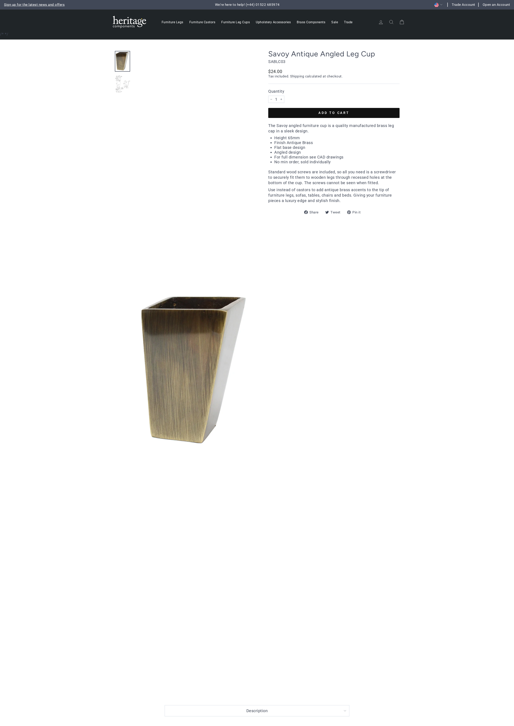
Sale (334, 22)
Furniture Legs (172, 22)
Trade (348, 22)
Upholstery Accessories (273, 22)
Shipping (297, 76)
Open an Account (496, 5)
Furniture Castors (202, 22)
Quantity (276, 91)
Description (257, 710)
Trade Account (463, 5)
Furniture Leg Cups (235, 22)
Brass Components (311, 22)
